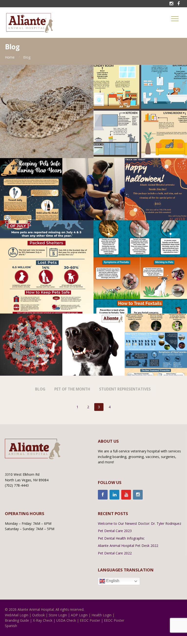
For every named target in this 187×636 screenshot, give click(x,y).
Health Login (102, 615)
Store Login (58, 615)
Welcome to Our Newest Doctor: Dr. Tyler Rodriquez (139, 523)
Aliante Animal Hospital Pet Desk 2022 (128, 545)
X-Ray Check (42, 620)
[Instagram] (138, 495)
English (112, 581)
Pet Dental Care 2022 (115, 553)
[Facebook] (103, 495)
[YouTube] (126, 495)
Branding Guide (17, 620)
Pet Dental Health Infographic (121, 538)
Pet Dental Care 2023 (115, 530)
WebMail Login (16, 615)
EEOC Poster (90, 620)
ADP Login (79, 615)
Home (10, 57)
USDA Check (66, 620)
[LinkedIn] (114, 495)
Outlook (38, 615)
